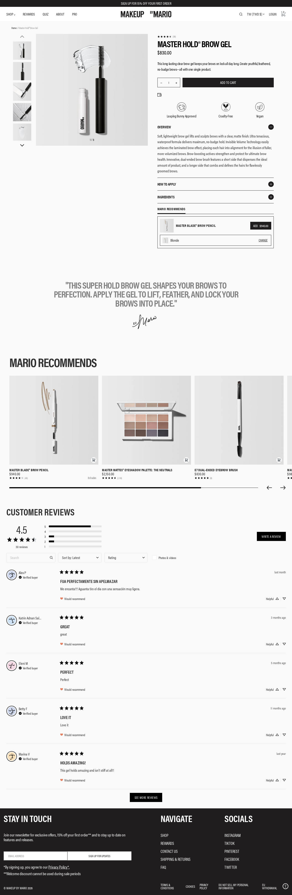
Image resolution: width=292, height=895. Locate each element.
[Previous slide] (269, 487)
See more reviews (146, 797)
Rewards (167, 843)
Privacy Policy (204, 886)
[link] (166, 36)
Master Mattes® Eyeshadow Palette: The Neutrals (137, 470)
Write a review (271, 536)
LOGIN (272, 14)
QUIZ (45, 14)
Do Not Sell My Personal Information (233, 886)
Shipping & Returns (175, 859)
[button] (93, 460)
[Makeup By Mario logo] (146, 14)
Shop (164, 835)
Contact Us (169, 851)
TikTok (229, 843)
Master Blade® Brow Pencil (28, 470)
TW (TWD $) (254, 14)
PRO (74, 14)
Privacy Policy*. (59, 867)
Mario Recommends (171, 209)
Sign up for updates (99, 856)
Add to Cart (228, 82)
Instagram (232, 835)
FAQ (163, 867)
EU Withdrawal (269, 886)
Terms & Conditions (167, 886)
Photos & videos (167, 557)
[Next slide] (283, 487)
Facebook (231, 859)
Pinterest (231, 851)
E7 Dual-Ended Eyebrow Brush (216, 470)
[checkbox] (172, 557)
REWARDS (29, 14)
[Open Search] (240, 14)
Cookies (190, 886)
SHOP (10, 14)
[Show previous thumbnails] (22, 36)
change (263, 240)
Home (14, 28)
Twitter (230, 867)
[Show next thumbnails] (22, 145)
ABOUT (60, 14)
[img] (28, 577)
